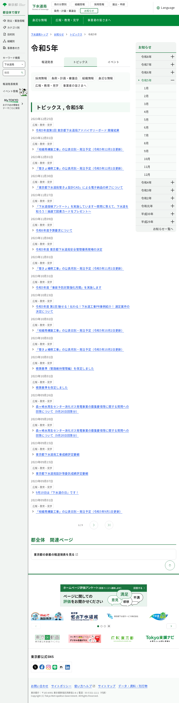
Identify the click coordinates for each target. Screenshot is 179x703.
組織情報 (80, 4)
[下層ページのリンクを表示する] (173, 56)
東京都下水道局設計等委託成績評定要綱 (62, 473)
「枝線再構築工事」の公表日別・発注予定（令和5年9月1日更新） (79, 511)
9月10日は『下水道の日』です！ (57, 492)
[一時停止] (109, 626)
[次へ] (171, 626)
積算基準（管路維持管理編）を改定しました (65, 368)
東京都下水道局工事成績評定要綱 (58, 454)
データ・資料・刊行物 (132, 686)
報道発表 (47, 62)
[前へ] (36, 626)
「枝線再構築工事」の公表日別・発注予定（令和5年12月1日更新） (80, 149)
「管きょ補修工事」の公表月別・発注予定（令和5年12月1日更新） (80, 168)
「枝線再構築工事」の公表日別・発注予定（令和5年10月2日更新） (80, 330)
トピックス (80, 62)
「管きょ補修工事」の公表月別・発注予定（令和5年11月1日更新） (80, 268)
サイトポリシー (61, 686)
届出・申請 (118, 4)
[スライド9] (105, 626)
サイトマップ (107, 686)
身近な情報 (39, 20)
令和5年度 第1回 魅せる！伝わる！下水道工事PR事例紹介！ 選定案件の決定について (83, 308)
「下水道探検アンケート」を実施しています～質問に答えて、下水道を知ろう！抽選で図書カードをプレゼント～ (82, 208)
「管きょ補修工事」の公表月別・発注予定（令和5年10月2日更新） (80, 349)
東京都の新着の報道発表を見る (54, 554)
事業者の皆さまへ (99, 20)
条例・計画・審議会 (65, 10)
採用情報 (99, 4)
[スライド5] (101, 626)
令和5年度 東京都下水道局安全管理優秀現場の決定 (69, 249)
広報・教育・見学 (67, 20)
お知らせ (89, 10)
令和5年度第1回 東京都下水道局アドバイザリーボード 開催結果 (77, 130)
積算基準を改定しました (52, 387)
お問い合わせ (39, 686)
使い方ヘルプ (83, 686)
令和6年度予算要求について (54, 230)
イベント (113, 62)
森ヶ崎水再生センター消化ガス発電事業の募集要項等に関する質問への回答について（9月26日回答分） (82, 408)
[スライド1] (98, 626)
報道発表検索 (10, 84)
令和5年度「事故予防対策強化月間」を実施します (69, 287)
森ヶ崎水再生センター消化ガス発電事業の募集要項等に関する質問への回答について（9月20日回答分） (82, 432)
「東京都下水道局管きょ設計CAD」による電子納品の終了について (79, 187)
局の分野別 (60, 4)
